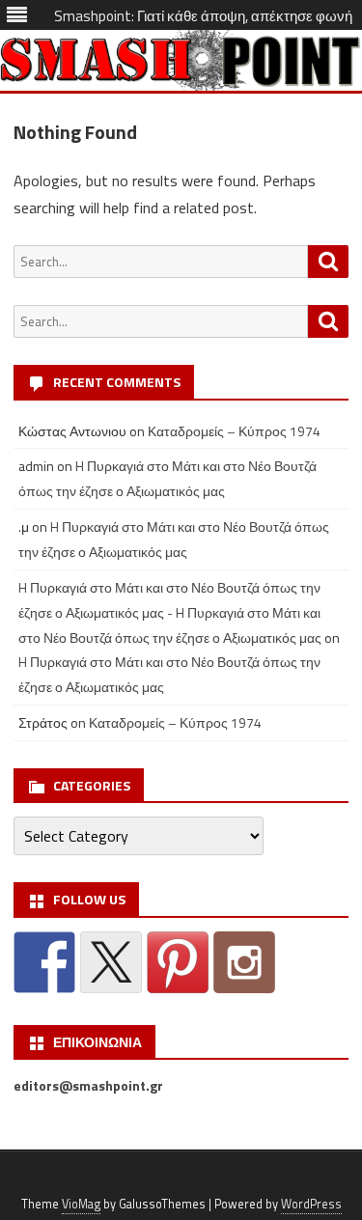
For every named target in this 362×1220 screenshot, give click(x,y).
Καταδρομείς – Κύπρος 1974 (234, 431)
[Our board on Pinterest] (178, 962)
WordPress (311, 1204)
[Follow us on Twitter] (111, 962)
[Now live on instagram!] (244, 962)
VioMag (81, 1204)
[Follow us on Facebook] (44, 962)
